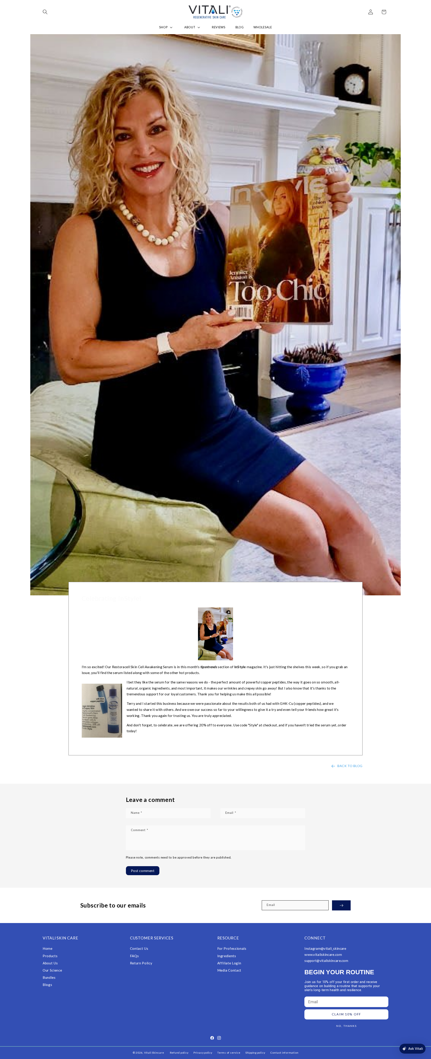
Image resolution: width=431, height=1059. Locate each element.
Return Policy (141, 963)
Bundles (49, 977)
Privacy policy (203, 1053)
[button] (48, 12)
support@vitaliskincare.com (326, 960)
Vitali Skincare (154, 1053)
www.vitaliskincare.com (323, 954)
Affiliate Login (229, 963)
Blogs (47, 984)
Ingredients (226, 956)
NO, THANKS (346, 1026)
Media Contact (229, 970)
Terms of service (228, 1053)
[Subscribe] (341, 905)
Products (50, 956)
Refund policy (179, 1053)
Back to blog (350, 766)
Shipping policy (255, 1053)
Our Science (52, 970)
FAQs (134, 956)
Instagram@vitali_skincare (325, 948)
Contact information (284, 1053)
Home (48, 948)
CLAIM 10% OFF (346, 1014)
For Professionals (231, 948)
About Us (50, 963)
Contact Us (139, 948)
